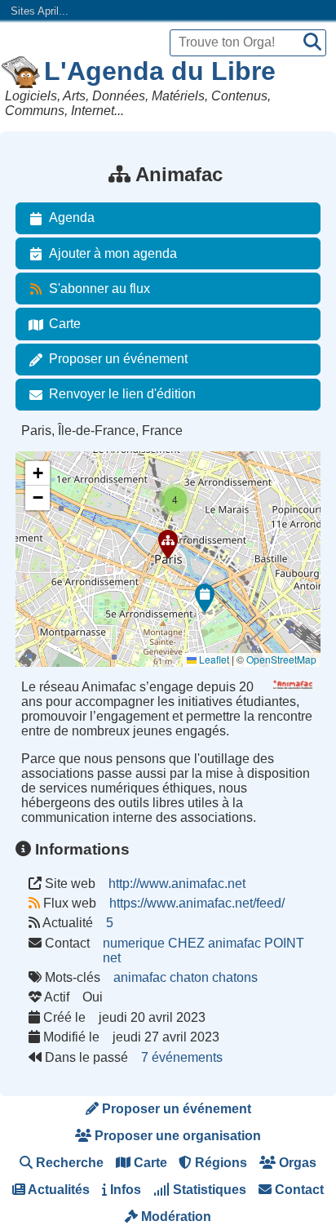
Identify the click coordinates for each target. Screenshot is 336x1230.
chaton (189, 977)
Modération (174, 1216)
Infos (124, 1190)
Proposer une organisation (176, 1136)
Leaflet (213, 659)
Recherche (68, 1163)
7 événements (182, 1057)
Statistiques (208, 1190)
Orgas (296, 1163)
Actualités (57, 1190)
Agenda (72, 217)
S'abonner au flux (99, 288)
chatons (235, 977)
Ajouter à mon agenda (113, 253)
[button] (168, 544)
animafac (139, 977)
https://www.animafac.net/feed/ (197, 903)
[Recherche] (312, 42)
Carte (65, 324)
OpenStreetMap (281, 659)
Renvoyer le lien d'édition (122, 394)
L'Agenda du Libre (160, 71)
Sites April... (40, 11)
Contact (298, 1190)
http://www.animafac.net (176, 883)
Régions (219, 1163)
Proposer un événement (118, 359)
